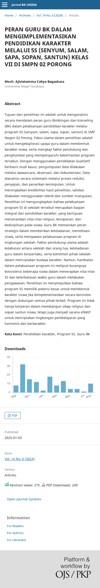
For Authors (15, 533)
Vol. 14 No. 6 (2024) (50, 15)
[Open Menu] (4, 4)
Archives (25, 15)
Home (9, 15)
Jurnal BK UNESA (24, 5)
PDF (14, 415)
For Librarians (16, 540)
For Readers (15, 526)
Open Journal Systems (24, 499)
